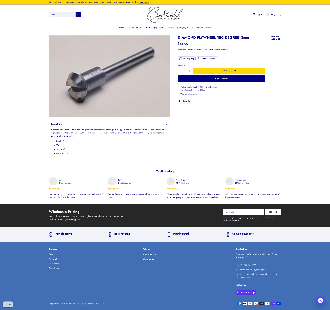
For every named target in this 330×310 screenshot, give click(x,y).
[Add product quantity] (189, 71)
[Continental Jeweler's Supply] (165, 15)
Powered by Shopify (96, 303)
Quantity (181, 65)
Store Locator (55, 268)
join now (144, 2)
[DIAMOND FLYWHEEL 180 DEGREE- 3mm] (109, 76)
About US (53, 258)
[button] (320, 300)
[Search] (78, 14)
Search (52, 254)
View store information (189, 94)
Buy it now (221, 78)
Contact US (54, 263)
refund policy (148, 258)
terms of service (149, 254)
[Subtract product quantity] (180, 71)
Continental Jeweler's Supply (75, 303)
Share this (186, 101)
